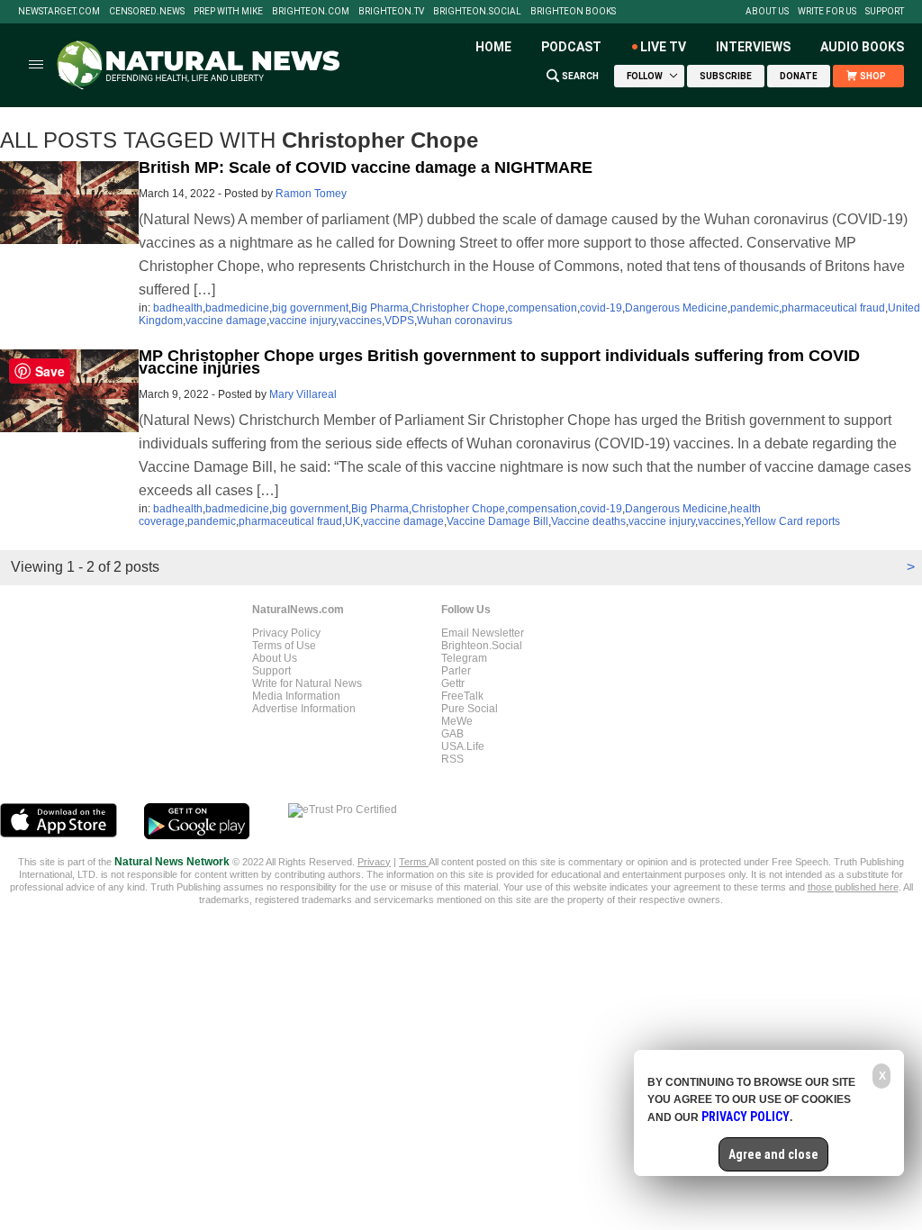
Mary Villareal (303, 394)
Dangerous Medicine (676, 308)
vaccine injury (302, 320)
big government (310, 308)
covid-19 (601, 308)
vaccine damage (226, 320)
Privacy (374, 861)
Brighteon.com (310, 11)
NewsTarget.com (59, 11)
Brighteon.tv (391, 11)
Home (493, 47)
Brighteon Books (573, 11)
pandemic (754, 308)
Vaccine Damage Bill (497, 521)
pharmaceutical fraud (833, 308)
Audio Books (862, 47)
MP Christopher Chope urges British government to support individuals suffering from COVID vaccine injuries (499, 362)
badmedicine (237, 308)
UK (352, 521)
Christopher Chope (458, 308)
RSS (452, 759)
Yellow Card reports (792, 521)
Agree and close (773, 1154)
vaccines (360, 320)
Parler (456, 671)
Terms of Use (284, 645)
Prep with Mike (228, 11)
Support (884, 11)
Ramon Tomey (311, 193)
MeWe (457, 721)
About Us (767, 11)
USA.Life (462, 746)
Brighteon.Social (477, 11)
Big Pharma (380, 308)
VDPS (399, 320)
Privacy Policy (286, 633)
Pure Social (469, 708)
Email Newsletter (482, 633)
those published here (853, 887)
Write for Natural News (307, 683)
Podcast (571, 47)
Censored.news (147, 11)
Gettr (453, 683)
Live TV (663, 47)
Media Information (296, 696)
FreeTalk (462, 696)
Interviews (753, 47)
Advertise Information (304, 708)
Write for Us (827, 11)
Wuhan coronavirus (464, 320)
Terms (414, 861)
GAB (452, 734)
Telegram (464, 658)
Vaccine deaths (588, 521)
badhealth (178, 308)
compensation (542, 308)
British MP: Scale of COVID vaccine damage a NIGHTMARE (365, 167)
